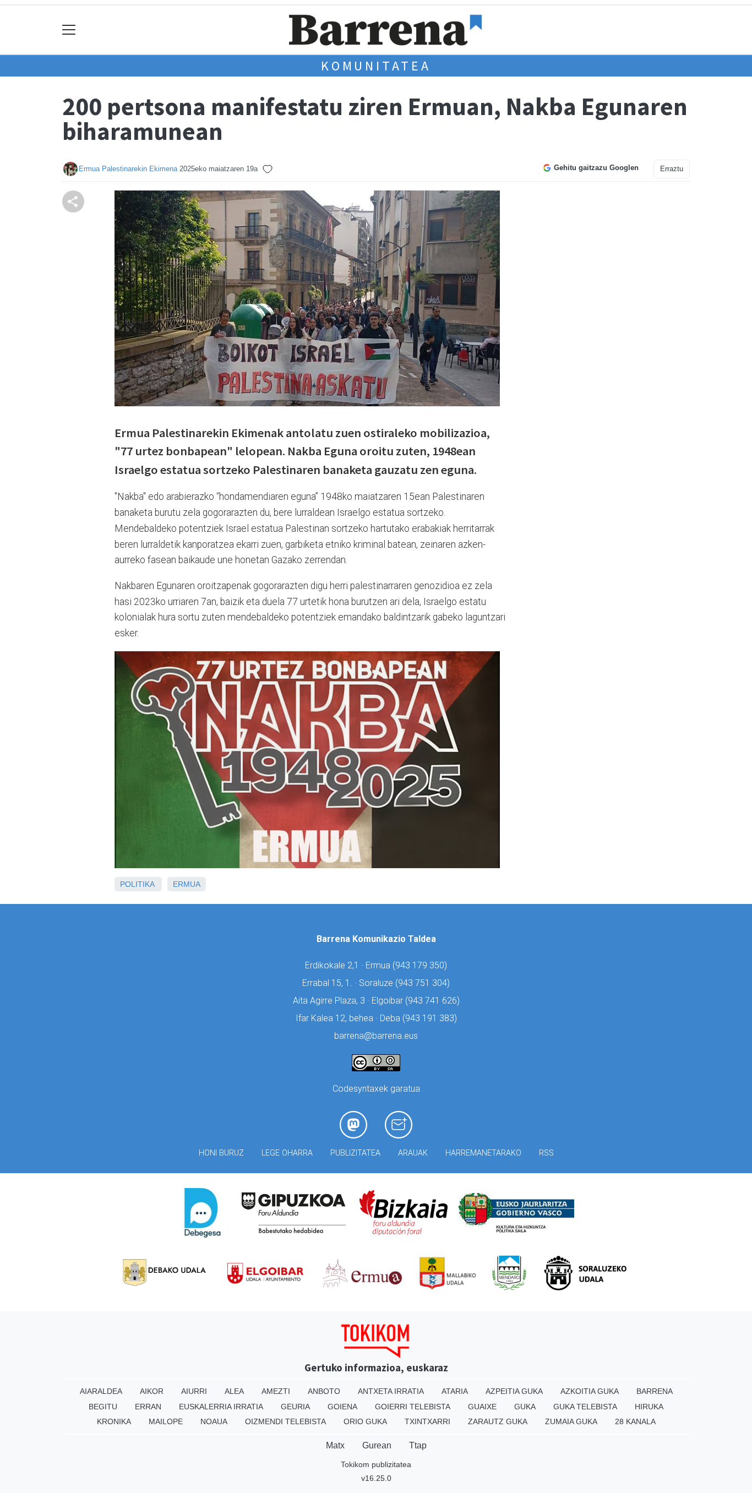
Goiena (342, 1406)
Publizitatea (355, 1153)
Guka (525, 1406)
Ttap (418, 1445)
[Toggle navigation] (69, 30)
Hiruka (649, 1406)
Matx (335, 1445)
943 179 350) (421, 965)
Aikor (152, 1391)
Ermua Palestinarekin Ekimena (128, 169)
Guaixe (482, 1406)
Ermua (186, 884)
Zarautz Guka (497, 1421)
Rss (546, 1153)
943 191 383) (431, 1018)
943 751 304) (424, 983)
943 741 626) (434, 1000)
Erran (148, 1406)
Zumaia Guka (571, 1421)
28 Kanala (635, 1421)
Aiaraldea (101, 1391)
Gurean (376, 1445)
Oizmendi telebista (285, 1421)
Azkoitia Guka (589, 1391)
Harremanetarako (483, 1153)
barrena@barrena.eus (376, 1036)
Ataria (455, 1391)
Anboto (324, 1391)
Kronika (114, 1421)
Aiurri (194, 1391)
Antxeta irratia (391, 1391)
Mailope (166, 1421)
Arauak (413, 1153)
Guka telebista (585, 1406)
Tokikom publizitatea (376, 1464)
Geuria (295, 1406)
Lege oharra (287, 1153)
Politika (137, 884)
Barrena (654, 1391)
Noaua (213, 1421)
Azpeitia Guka (514, 1391)
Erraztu (671, 169)
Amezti (275, 1391)
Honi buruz (221, 1153)
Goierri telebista (412, 1406)
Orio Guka (365, 1421)
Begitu (103, 1406)
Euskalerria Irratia (221, 1406)
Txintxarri (427, 1421)
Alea (234, 1391)
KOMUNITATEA (376, 65)
